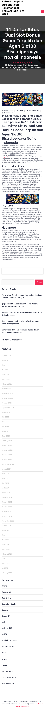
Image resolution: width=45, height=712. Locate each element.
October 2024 (7, 460)
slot (3, 622)
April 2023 (5, 545)
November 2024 (7, 455)
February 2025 (7, 441)
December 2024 (7, 450)
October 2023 (7, 516)
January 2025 (7, 445)
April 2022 (5, 559)
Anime (4, 586)
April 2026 (5, 375)
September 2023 (8, 521)
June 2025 (6, 422)
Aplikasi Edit (7, 592)
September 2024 (8, 464)
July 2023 (5, 530)
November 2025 (7, 398)
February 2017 (7, 573)
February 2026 (7, 384)
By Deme (20, 110)
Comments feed (9, 677)
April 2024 (5, 488)
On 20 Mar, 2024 (7, 110)
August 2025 (6, 412)
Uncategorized (25, 62)
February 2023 (7, 554)
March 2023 (6, 549)
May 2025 (5, 427)
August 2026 (6, 356)
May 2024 (5, 483)
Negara (5, 610)
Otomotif (6, 616)
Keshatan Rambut (9, 604)
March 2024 (6, 493)
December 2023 (7, 507)
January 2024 (7, 502)
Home (13, 62)
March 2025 (6, 436)
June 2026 (6, 365)
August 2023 (6, 526)
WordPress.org (8, 683)
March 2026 (6, 379)
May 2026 (5, 370)
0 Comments (8, 113)
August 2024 (6, 469)
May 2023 (5, 540)
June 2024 (6, 478)
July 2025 (5, 417)
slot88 (4, 634)
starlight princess (9, 640)
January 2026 (7, 389)
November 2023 (7, 512)
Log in (4, 665)
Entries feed (7, 671)
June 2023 (6, 535)
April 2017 (5, 568)
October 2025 (7, 403)
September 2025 (8, 408)
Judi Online (6, 598)
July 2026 (5, 360)
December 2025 (7, 393)
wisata (5, 652)
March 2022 (6, 563)
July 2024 (5, 474)
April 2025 (5, 431)
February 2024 (7, 497)
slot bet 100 (7, 628)
